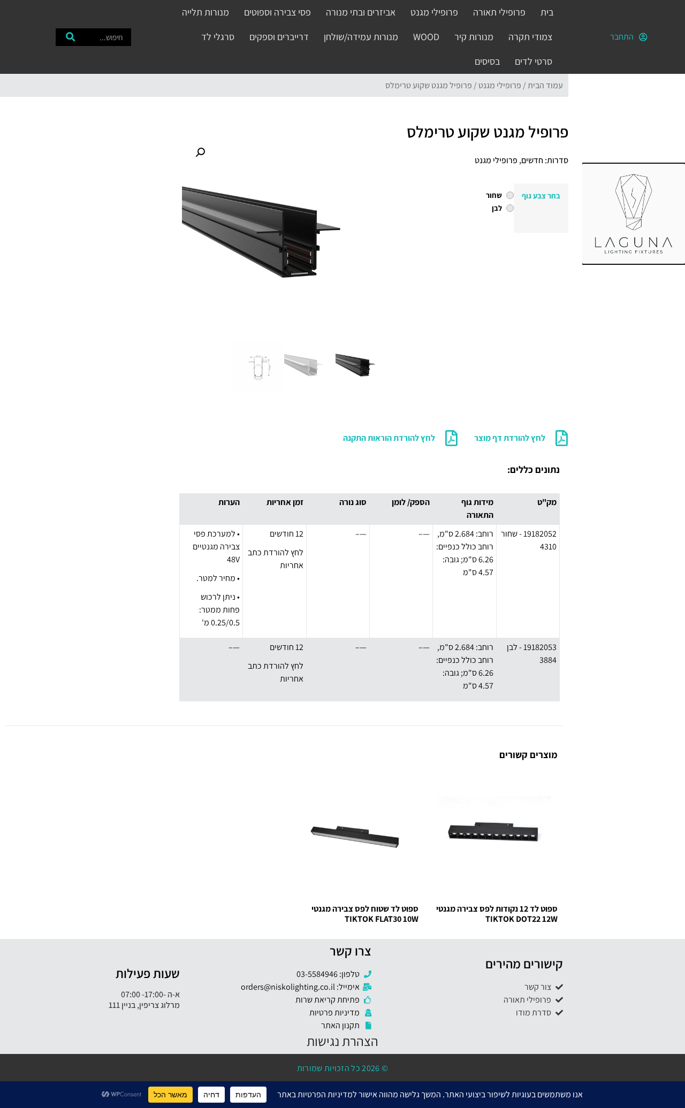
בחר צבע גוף (541, 196)
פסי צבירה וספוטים (277, 12)
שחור (494, 195)
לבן (497, 208)
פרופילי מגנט (434, 12)
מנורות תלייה (205, 12)
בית (547, 12)
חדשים (532, 160)
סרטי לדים (533, 61)
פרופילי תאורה (499, 12)
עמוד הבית (545, 85)
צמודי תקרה (530, 36)
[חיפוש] (70, 37)
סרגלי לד (217, 36)
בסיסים (487, 61)
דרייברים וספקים (279, 36)
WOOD (426, 36)
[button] (200, 152)
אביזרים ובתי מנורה (360, 12)
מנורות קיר (473, 36)
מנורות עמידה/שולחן (361, 36)
